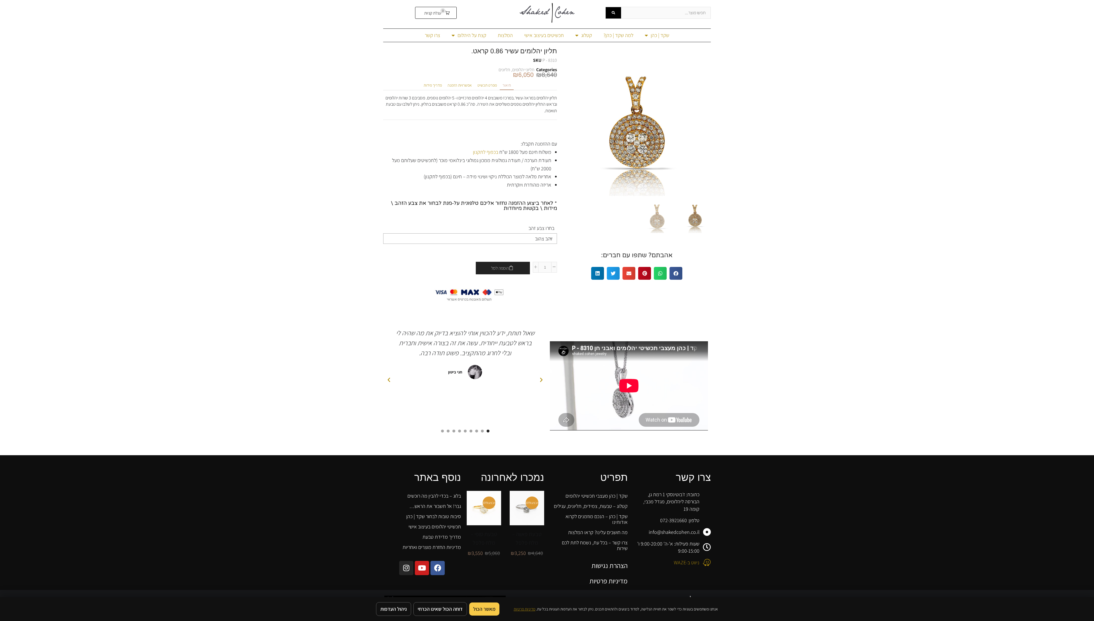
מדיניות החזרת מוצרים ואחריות (432, 547)
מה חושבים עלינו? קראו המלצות (598, 532)
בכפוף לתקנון (485, 152)
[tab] (507, 85)
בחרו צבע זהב (541, 228)
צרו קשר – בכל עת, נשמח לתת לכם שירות (595, 545)
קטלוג (586, 35)
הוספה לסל (500, 268)
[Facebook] (437, 568)
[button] (436, 13)
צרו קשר (432, 35)
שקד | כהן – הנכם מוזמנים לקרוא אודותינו (597, 519)
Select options (521, 506)
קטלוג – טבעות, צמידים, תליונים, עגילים (591, 506)
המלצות (505, 35)
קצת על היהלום (472, 35)
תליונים (504, 70)
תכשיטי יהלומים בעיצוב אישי (435, 526)
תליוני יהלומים (523, 70)
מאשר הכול (484, 609)
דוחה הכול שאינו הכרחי (440, 609)
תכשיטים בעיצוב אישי (544, 35)
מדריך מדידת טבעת (442, 537)
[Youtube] (422, 568)
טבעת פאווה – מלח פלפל (527, 538)
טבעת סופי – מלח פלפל (484, 538)
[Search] (613, 13)
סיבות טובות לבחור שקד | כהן (433, 516)
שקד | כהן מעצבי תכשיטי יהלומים (597, 496)
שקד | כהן (660, 35)
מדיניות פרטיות (608, 580)
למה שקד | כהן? (618, 35)
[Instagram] (406, 568)
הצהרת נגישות (609, 565)
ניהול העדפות (393, 609)
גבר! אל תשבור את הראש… (435, 506)
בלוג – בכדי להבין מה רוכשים (434, 496)
